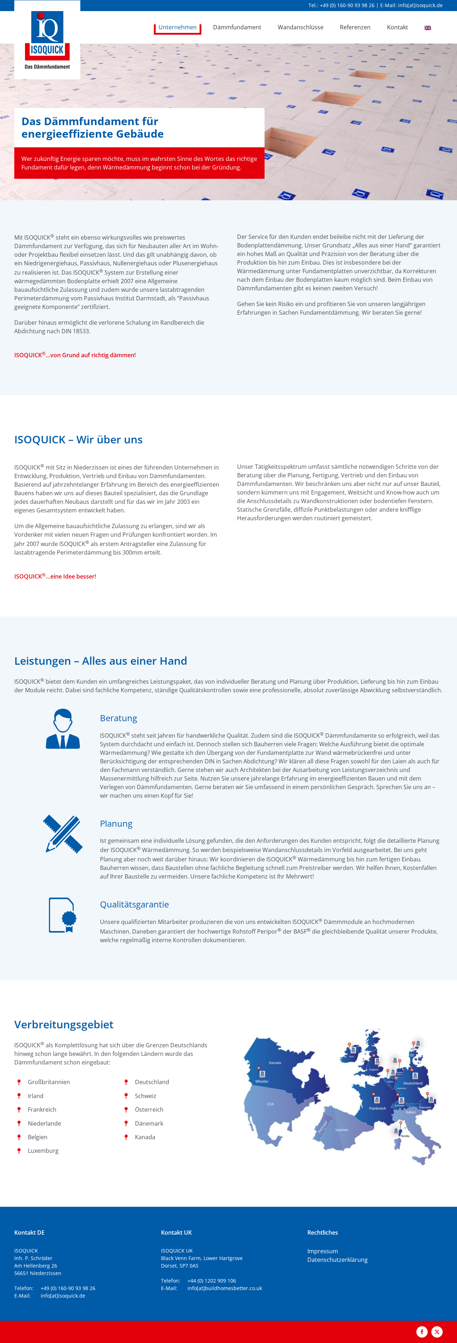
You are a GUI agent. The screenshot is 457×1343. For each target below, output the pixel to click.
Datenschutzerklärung (337, 1260)
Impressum (322, 1251)
